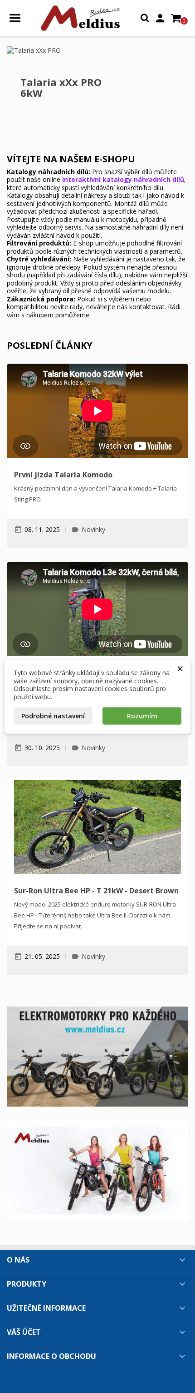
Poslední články (50, 345)
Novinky (93, 529)
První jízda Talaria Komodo (63, 475)
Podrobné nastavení (53, 716)
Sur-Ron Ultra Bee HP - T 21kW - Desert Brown (96, 891)
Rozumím (142, 716)
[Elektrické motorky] (97, 1057)
